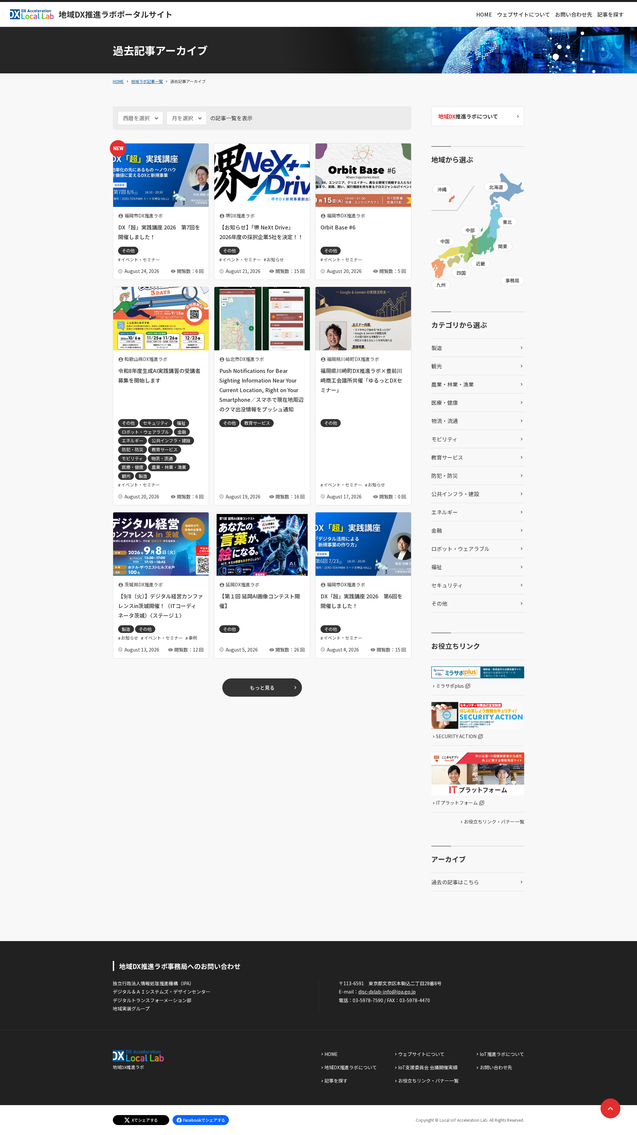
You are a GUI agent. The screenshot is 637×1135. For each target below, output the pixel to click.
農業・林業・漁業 (452, 384)
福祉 (436, 567)
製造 (436, 348)
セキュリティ (447, 585)
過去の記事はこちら (455, 882)
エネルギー (444, 512)
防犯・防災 (444, 476)
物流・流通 (444, 421)
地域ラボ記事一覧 (147, 81)
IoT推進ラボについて (502, 1054)
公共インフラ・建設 (455, 494)
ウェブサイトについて (523, 14)
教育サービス (447, 457)
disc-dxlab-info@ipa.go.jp (387, 991)
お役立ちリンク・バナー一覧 (494, 821)
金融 (436, 530)
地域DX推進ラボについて (350, 1067)
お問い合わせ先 (573, 14)
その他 (439, 603)
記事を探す (610, 14)
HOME (484, 14)
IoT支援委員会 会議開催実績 (428, 1067)
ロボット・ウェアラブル (460, 549)
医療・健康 (444, 402)
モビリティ (444, 439)
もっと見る (262, 687)
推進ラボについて (468, 116)
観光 (436, 366)
